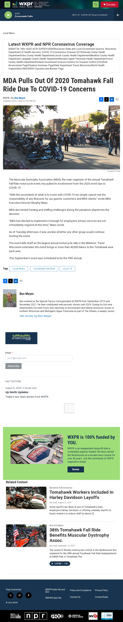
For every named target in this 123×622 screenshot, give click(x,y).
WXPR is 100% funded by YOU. (91, 440)
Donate (111, 4)
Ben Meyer (19, 97)
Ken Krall (53, 502)
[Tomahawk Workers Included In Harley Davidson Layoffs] (26, 498)
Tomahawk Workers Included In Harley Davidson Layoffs (82, 495)
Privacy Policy (101, 590)
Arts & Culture (56, 525)
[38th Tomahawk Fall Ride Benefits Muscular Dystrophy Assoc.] (26, 535)
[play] (8, 15)
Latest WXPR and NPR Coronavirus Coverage (51, 44)
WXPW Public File (53, 598)
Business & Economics (61, 488)
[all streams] (118, 15)
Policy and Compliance (80, 590)
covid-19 (67, 269)
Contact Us (75, 597)
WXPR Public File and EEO (55, 590)
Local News (9, 33)
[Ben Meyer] (9, 298)
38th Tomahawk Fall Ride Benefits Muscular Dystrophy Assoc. (79, 535)
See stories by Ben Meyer (35, 316)
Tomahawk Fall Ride (44, 269)
